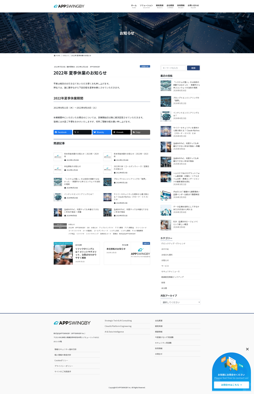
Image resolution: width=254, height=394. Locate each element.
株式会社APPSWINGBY (127, 233)
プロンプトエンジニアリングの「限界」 (130, 179)
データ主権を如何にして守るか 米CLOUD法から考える (187, 208)
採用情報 (158, 348)
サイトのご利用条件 (63, 371)
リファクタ (80, 233)
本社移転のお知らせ (72, 166)
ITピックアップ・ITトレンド (173, 243)
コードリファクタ (74, 230)
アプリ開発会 (129, 227)
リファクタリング (92, 233)
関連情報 (158, 331)
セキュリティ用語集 (163, 342)
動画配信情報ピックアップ (172, 277)
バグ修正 (71, 233)
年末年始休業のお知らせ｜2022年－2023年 (131, 155)
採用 (163, 282)
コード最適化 (87, 230)
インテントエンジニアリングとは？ (79, 194)
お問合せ (158, 354)
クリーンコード (141, 227)
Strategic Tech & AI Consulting (118, 320)
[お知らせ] (140, 248)
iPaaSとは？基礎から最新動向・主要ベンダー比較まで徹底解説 (186, 193)
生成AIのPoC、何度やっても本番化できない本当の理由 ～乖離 (81, 210)
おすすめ (165, 249)
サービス (165, 266)
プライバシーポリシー (64, 366)
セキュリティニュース (170, 271)
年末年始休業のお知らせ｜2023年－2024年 (81, 155)
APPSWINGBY (80, 227)
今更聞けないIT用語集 (164, 337)
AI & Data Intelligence (114, 331)
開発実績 (158, 326)
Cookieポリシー (61, 360)
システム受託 (114, 230)
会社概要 (158, 320)
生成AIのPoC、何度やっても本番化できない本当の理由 (131, 210)
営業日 (115, 233)
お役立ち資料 (167, 254)
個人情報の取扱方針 (63, 354)
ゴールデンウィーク (101, 230)
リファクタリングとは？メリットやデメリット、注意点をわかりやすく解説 (86, 253)
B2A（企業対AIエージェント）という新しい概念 (186, 223)
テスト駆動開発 (137, 230)
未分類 (164, 288)
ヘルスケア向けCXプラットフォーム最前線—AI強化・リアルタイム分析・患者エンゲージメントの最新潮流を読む (186, 177)
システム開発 (125, 230)
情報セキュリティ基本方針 (66, 349)
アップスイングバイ (106, 227)
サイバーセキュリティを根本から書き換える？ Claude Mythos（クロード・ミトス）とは (131, 197)
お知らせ (145, 66)
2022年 (71, 227)
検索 (193, 68)
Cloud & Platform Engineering (118, 326)
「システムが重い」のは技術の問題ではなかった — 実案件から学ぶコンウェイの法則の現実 (82, 181)
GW (88, 227)
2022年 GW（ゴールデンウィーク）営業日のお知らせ (131, 167)
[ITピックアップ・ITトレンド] (63, 248)
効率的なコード (105, 233)
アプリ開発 (119, 227)
